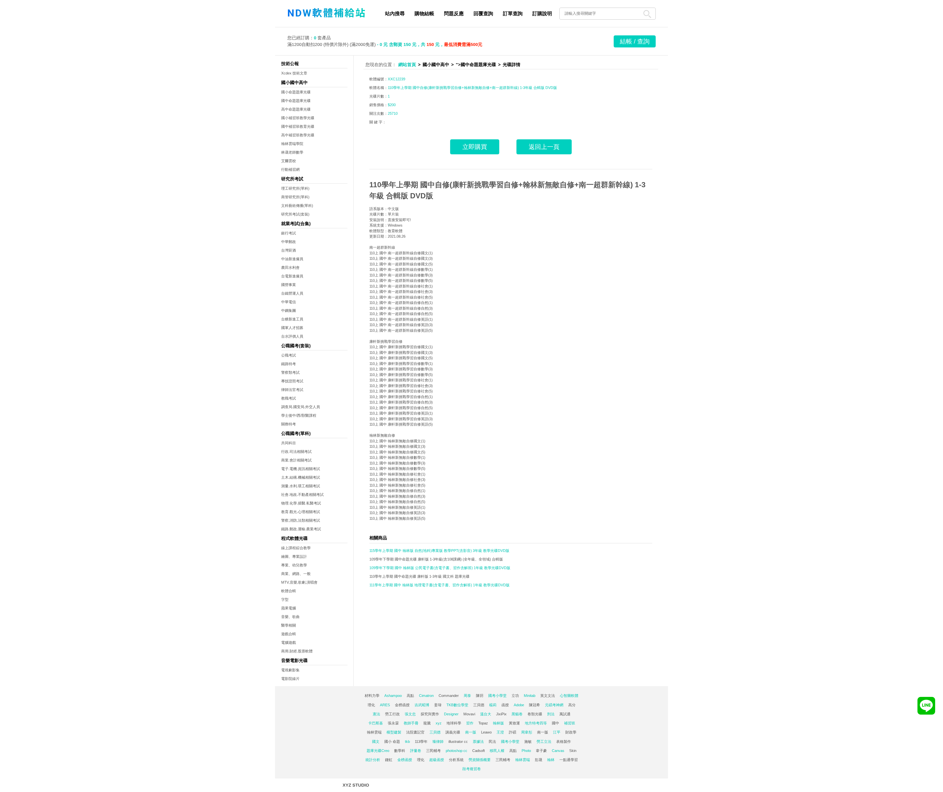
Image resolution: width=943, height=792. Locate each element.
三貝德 (478, 705)
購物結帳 (424, 13)
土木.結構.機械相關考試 (300, 477)
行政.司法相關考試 (296, 451)
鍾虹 (388, 760)
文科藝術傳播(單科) (297, 205)
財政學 (570, 732)
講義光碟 (452, 732)
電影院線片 (290, 679)
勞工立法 (544, 741)
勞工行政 (392, 714)
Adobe (519, 705)
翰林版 (498, 723)
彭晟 (538, 760)
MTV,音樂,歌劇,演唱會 (299, 582)
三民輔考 (433, 751)
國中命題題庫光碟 (296, 101)
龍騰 (427, 723)
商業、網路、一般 (296, 574)
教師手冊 (411, 723)
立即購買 (474, 146)
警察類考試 (290, 372)
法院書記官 (415, 732)
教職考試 (288, 398)
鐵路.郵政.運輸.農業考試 (301, 529)
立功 (515, 695)
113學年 (421, 741)
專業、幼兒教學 (294, 565)
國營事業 (288, 285)
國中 (555, 723)
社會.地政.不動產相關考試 (302, 494)
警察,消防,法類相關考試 (300, 520)
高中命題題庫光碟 (296, 109)
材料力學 (372, 695)
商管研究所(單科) (295, 197)
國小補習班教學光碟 (297, 118)
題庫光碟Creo (378, 751)
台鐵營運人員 (292, 293)
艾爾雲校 (288, 161)
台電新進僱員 (292, 276)
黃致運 (514, 723)
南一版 (470, 732)
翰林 (551, 760)
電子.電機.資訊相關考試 (300, 469)
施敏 (528, 741)
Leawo (486, 732)
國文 (375, 741)
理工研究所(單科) (295, 188)
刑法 (551, 714)
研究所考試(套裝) (295, 214)
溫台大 (485, 714)
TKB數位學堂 (457, 705)
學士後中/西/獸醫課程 (298, 415)
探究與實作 (430, 714)
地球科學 (453, 723)
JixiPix (501, 714)
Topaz (483, 723)
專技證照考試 (292, 381)
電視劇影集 (290, 670)
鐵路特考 (288, 364)
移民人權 (497, 751)
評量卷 (415, 751)
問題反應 (454, 13)
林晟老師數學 (292, 152)
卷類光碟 (534, 714)
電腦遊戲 (288, 642)
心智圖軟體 (569, 695)
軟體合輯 (288, 591)
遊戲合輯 (288, 634)
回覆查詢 (483, 13)
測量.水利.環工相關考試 (300, 486)
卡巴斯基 (375, 723)
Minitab (529, 695)
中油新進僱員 (292, 259)
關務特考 (288, 424)
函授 (505, 705)
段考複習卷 (471, 769)
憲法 (376, 714)
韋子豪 (541, 751)
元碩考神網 (554, 705)
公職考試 (288, 355)
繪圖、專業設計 (294, 556)
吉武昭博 (422, 705)
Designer (451, 714)
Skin (572, 751)
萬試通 (564, 714)
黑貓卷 (517, 714)
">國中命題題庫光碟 (476, 64)
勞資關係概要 (480, 760)
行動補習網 (290, 169)
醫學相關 (288, 625)
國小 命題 (392, 741)
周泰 (467, 695)
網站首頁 (407, 64)
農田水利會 (290, 267)
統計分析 (372, 760)
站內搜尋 (395, 13)
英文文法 (547, 695)
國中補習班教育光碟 (297, 126)
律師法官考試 (292, 390)
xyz (439, 723)
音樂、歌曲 (290, 617)
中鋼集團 (288, 310)
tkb (407, 741)
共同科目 (288, 443)
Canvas (558, 751)
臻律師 (438, 741)
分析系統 (456, 760)
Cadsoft (478, 751)
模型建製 (394, 732)
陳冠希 (534, 705)
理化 (371, 705)
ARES (385, 705)
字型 (285, 599)
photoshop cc (456, 751)
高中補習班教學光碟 (297, 135)
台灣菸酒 (288, 250)
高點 (410, 695)
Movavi (469, 714)
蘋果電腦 (288, 608)
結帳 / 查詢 (635, 41)
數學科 (399, 751)
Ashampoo (393, 695)
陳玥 (479, 695)
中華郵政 (288, 242)
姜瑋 (438, 705)
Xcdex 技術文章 (294, 73)
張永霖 (393, 723)
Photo (526, 751)
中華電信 (288, 302)
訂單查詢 (513, 13)
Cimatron (426, 695)
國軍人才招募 (292, 328)
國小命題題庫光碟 (296, 92)
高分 (572, 705)
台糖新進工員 (292, 319)
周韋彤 (526, 732)
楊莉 (493, 705)
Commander (449, 695)
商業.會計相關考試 (296, 460)
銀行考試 (288, 233)
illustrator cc (458, 741)
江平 (556, 732)
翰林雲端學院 (292, 144)
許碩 (512, 732)
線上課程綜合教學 (296, 548)
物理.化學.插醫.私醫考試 (301, 503)
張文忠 (410, 714)
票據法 (478, 741)
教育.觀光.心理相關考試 (300, 512)
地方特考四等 (536, 723)
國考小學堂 (497, 695)
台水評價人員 (292, 336)
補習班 (569, 723)
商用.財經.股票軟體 (297, 651)
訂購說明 (542, 13)
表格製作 (563, 741)
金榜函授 (402, 705)
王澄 (500, 732)
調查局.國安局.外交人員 (300, 407)
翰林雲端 (374, 732)
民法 (492, 741)
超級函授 (436, 760)
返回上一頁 (544, 146)
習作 (469, 723)
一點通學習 (568, 760)
